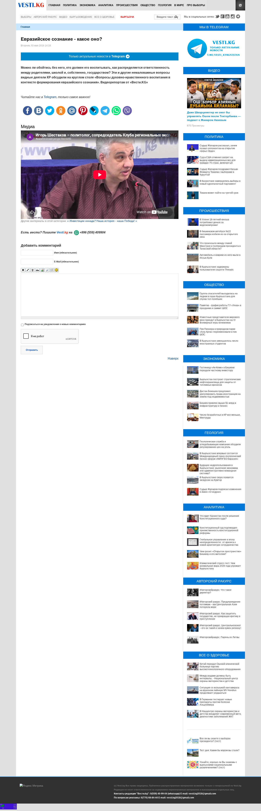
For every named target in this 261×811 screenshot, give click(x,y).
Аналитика (105, 5)
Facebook (222, 16)
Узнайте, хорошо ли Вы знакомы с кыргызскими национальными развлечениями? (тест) (218, 765)
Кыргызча (127, 17)
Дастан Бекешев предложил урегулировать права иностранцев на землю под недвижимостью (220, 394)
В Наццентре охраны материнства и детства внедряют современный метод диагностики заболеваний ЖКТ (221, 714)
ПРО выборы (196, 5)
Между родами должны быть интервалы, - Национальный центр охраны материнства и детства (219, 678)
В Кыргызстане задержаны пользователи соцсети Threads (216, 268)
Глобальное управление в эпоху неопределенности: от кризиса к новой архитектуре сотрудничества (219, 542)
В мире (179, 5)
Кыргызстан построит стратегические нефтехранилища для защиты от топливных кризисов (220, 382)
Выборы (26, 17)
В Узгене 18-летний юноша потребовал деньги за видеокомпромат (214, 222)
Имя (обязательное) (65, 252)
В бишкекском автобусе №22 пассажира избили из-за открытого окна (219, 234)
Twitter (217, 16)
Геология (164, 5)
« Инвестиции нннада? (81, 220)
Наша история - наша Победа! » (116, 220)
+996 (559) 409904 (92, 232)
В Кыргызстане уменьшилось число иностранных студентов (219, 342)
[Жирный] (23, 270)
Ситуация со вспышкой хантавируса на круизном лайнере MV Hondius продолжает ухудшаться (219, 690)
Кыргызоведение (81, 17)
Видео (63, 17)
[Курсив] (28, 270)
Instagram (233, 16)
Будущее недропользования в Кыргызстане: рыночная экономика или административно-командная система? (219, 469)
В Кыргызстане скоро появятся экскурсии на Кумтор (216, 478)
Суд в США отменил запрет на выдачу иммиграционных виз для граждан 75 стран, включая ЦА (218, 160)
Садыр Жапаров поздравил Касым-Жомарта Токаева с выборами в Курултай (219, 172)
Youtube (228, 16)
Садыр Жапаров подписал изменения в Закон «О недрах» (220, 490)
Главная (54, 5)
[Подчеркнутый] (32, 270)
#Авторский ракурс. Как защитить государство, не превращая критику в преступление (220, 616)
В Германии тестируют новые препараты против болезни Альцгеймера (216, 702)
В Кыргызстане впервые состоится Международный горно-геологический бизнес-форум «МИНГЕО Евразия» (220, 456)
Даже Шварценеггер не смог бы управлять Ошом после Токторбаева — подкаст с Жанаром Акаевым (214, 116)
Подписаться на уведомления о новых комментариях (55, 324)
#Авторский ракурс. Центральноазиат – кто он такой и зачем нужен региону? (221, 626)
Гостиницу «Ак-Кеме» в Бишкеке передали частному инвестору (217, 369)
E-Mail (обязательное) (66, 261)
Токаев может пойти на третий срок (219, 192)
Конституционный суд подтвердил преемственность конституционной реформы (219, 530)
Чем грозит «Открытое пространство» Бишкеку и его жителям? (220, 552)
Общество (147, 5)
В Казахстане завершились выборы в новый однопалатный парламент (220, 182)
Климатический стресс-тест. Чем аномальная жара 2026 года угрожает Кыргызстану (220, 566)
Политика (70, 5)
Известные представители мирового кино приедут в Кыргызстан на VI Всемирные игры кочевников (220, 320)
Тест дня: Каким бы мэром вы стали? (219, 750)
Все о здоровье (104, 17)
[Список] (51, 270)
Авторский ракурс (45, 17)
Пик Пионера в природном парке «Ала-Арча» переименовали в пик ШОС (218, 332)
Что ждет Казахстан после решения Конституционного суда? (219, 517)
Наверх (173, 358)
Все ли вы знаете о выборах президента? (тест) (215, 740)
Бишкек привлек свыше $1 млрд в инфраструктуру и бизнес (218, 404)
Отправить (32, 350)
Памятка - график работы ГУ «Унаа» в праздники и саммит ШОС (220, 306)
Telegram (238, 16)
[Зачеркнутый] (37, 270)
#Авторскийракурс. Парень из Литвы (219, 637)
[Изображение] (42, 270)
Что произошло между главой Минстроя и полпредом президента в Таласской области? (220, 246)
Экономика (87, 5)
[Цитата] (47, 270)
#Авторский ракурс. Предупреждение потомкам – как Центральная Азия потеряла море (220, 604)
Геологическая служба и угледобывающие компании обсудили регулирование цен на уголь (220, 444)
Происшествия (127, 5)
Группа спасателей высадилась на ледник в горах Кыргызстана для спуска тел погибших (218, 296)
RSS (240, 5)
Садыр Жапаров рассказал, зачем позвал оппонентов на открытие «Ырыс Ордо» (218, 148)
